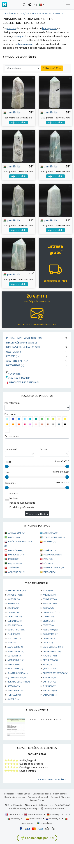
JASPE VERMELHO (53, 647)
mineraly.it (16, 818)
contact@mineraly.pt (27, 808)
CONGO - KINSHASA (54, 537)
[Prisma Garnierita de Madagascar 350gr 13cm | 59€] (55, 92)
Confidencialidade (42, 793)
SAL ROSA (49, 681)
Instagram (47, 805)
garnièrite (13, 112)
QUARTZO (49, 668)
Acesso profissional (38, 797)
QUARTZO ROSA (17, 677)
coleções (24, 13)
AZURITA (13, 608)
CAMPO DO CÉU (52, 612)
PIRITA (47, 664)
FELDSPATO (50, 629)
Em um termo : (12, 436)
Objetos (14, 351)
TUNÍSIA (13, 567)
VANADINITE (50, 694)
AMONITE (14, 599)
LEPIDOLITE (15, 655)
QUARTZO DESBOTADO (55, 673)
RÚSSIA (48, 563)
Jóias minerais (17, 360)
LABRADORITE (52, 651)
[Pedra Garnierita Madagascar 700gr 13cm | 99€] (55, 200)
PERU (47, 559)
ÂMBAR (13, 699)
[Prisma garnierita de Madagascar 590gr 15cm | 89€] (55, 146)
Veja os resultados (37, 513)
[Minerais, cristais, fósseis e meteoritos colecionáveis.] (4, 4)
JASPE (48, 642)
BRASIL (14, 537)
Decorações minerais (21, 342)
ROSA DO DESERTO (19, 681)
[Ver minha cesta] (35, 4)
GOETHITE (14, 638)
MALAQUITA (50, 655)
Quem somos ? (60, 793)
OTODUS (14, 664)
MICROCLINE (16, 660)
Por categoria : (12, 402)
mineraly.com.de (59, 814)
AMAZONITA (15, 594)
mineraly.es (35, 818)
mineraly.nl (54, 818)
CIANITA (48, 616)
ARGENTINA (50, 533)
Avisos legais (24, 793)
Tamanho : (10, 482)
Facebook (32, 805)
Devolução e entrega (15, 797)
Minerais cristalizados (23, 347)
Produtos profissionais (24, 382)
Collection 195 (51, 68)
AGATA (48, 590)
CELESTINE (15, 616)
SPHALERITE (15, 690)
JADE (11, 642)
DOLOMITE (15, 625)
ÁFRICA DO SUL (16, 572)
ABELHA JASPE (17, 590)
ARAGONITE (50, 603)
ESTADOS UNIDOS (53, 567)
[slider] (7, 466)
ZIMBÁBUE (49, 572)
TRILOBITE (50, 690)
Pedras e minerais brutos (24, 337)
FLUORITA (14, 634)
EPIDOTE (48, 625)
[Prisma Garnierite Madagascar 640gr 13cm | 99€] (18, 254)
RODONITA (49, 677)
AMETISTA (49, 594)
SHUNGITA (49, 686)
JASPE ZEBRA (16, 651)
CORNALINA (15, 620)
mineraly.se (46, 823)
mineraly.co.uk (35, 814)
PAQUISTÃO (15, 563)
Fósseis (13, 356)
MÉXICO (13, 559)
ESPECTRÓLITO (16, 629)
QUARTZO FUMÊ (17, 673)
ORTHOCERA (50, 660)
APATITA (13, 603)
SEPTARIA (14, 686)
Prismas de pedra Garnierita (48, 13)
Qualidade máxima (18, 377)
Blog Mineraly (14, 805)
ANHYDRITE (50, 599)
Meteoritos (15, 365)
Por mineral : (11, 449)
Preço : (8, 461)
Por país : (45, 449)
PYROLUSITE (15, 668)
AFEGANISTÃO (16, 533)
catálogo (10, 13)
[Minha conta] (30, 4)
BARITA (48, 608)
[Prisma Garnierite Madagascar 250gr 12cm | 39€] (18, 92)
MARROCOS (16, 554)
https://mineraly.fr (54, 808)
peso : (8, 472)
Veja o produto (18, 122)
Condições (9, 793)
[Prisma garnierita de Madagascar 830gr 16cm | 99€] (18, 200)
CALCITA (13, 612)
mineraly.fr (14, 814)
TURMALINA (15, 694)
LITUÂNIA (49, 550)
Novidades (13, 373)
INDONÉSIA (15, 550)
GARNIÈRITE (50, 634)
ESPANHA (49, 541)
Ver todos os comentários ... (53, 779)
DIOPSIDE (49, 620)
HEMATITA (49, 638)
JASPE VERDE (15, 647)
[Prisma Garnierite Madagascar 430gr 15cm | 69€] (18, 146)
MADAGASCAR (52, 554)
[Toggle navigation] (68, 4)
